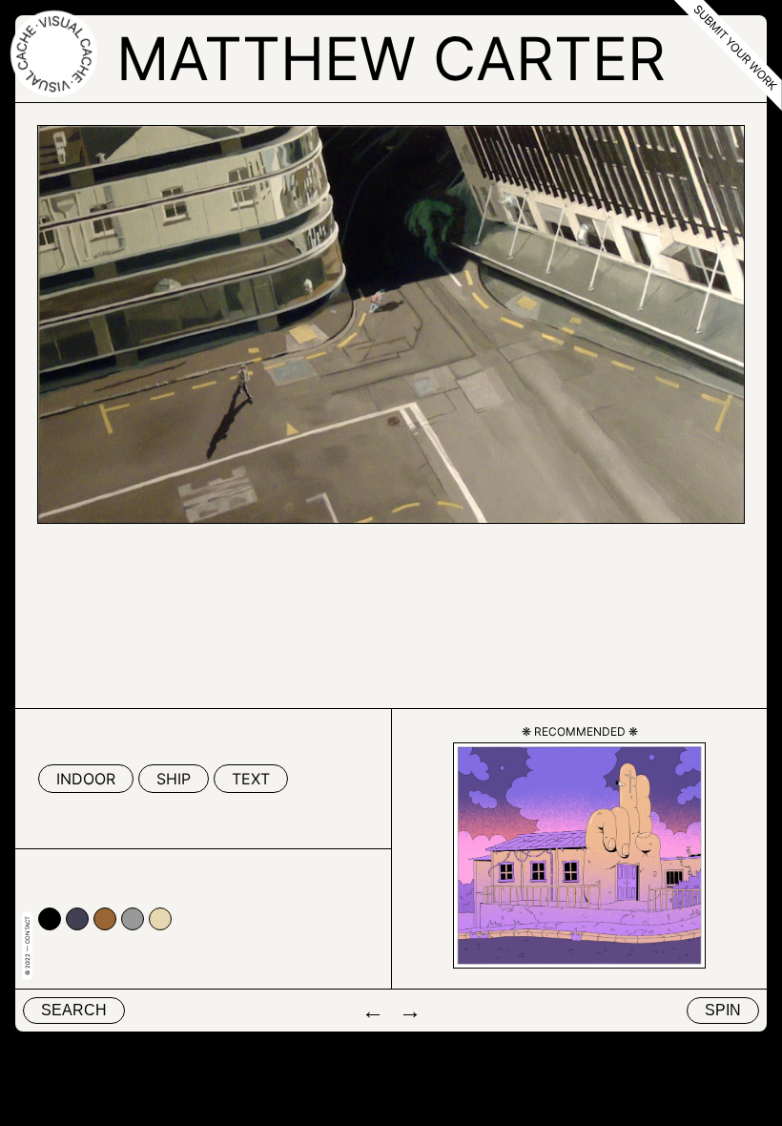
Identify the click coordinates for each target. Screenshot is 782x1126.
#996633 (104, 918)
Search (74, 1010)
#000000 (49, 918)
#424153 (77, 918)
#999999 (132, 918)
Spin (723, 1010)
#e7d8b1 (160, 918)
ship (173, 778)
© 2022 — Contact (27, 945)
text (251, 778)
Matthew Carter (391, 58)
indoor (85, 778)
